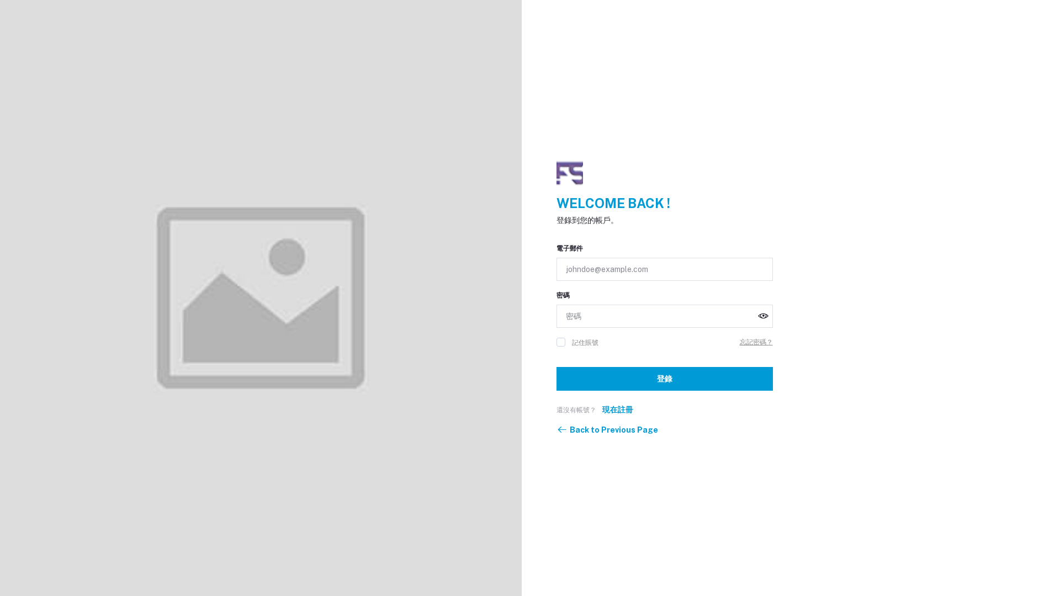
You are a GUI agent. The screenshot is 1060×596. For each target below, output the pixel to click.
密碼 (563, 295)
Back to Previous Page (614, 429)
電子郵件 (569, 248)
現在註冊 (617, 409)
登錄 (664, 378)
